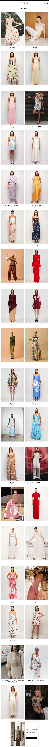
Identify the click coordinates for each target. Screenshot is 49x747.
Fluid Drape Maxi (12, 363)
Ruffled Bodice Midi (12, 482)
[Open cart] (47, 3)
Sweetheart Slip (36, 47)
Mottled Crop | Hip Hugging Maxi (12, 601)
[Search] (44, 3)
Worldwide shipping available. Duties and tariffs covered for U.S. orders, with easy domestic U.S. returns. (16, 0)
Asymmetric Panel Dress (36, 324)
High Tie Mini (12, 403)
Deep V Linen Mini (36, 640)
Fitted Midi (36, 601)
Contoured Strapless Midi (36, 245)
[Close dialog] (37, 722)
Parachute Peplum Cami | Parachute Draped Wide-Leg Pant (12, 284)
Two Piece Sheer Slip (13, 126)
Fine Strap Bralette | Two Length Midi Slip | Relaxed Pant (36, 482)
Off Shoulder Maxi (36, 363)
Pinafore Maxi (36, 561)
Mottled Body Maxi (12, 47)
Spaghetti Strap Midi (13, 245)
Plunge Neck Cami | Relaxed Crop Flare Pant (36, 680)
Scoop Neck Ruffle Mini (36, 126)
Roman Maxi (12, 561)
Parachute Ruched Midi (36, 205)
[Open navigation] (2, 3)
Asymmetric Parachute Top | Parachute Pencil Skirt (13, 205)
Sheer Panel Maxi (12, 324)
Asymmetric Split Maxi (36, 284)
